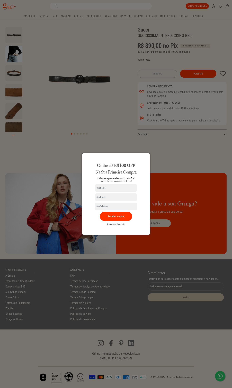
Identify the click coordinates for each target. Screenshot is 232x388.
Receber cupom (116, 216)
